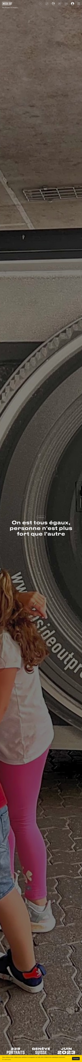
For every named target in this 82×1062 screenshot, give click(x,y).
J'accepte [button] (76, 1058)
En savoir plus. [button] (6, 1059)
